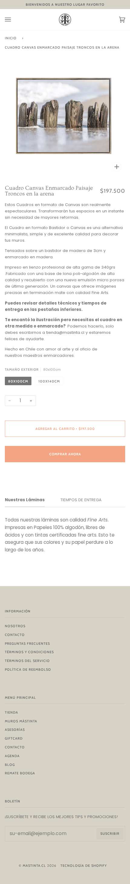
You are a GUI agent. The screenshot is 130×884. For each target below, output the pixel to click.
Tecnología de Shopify (83, 865)
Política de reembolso (28, 669)
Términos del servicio (27, 661)
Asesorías (15, 730)
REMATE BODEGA (20, 773)
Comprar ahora (65, 454)
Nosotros (15, 626)
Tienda (11, 712)
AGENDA (12, 756)
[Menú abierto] (14, 19)
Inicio (11, 38)
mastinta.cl (34, 865)
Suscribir (109, 833)
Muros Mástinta (21, 721)
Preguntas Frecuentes (27, 643)
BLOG (10, 765)
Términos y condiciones (29, 652)
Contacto (15, 635)
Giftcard (14, 738)
